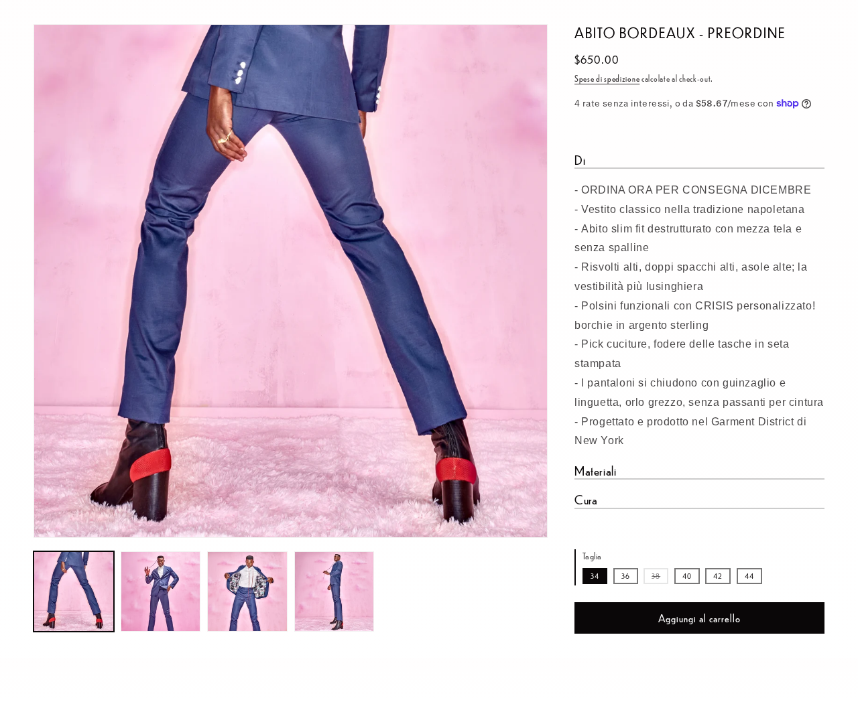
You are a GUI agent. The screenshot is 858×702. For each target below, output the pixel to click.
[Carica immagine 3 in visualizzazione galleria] (247, 591)
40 (687, 575)
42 (718, 575)
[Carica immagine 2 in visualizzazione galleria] (161, 591)
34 (595, 575)
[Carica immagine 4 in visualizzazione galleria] (334, 591)
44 (749, 575)
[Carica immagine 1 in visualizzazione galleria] (74, 591)
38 (660, 577)
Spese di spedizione (606, 78)
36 (625, 575)
